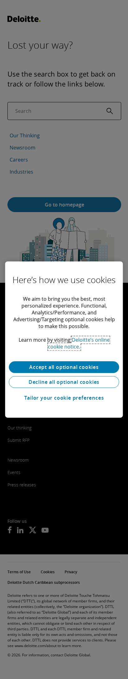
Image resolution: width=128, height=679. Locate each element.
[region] (64, 339)
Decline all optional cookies (64, 382)
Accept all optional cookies (64, 367)
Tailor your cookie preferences (64, 397)
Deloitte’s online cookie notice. (79, 343)
